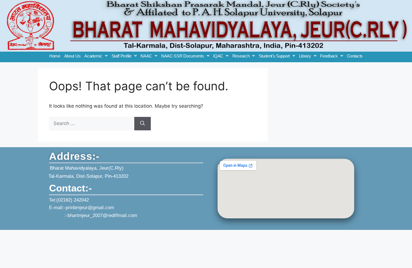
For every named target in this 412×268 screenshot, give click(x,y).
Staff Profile (121, 56)
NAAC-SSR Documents (182, 56)
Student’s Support (274, 56)
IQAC (218, 56)
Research (241, 56)
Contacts (355, 56)
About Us (72, 56)
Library (305, 56)
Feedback (329, 56)
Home (54, 56)
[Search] (142, 123)
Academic (93, 56)
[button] (96, 56)
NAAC (146, 56)
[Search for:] (91, 123)
